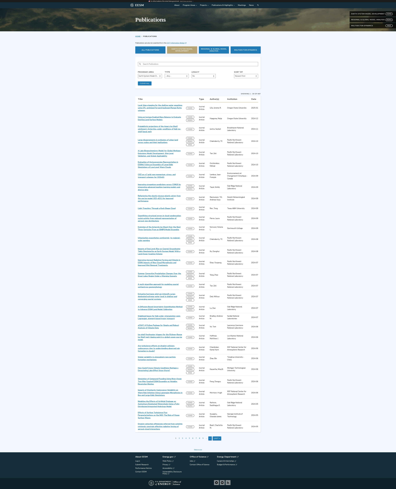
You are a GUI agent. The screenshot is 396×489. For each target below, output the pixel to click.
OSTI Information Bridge (175, 43)
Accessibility (167, 468)
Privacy (165, 464)
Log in (137, 461)
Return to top (198, 450)
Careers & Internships (225, 461)
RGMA (190, 120)
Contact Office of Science (199, 464)
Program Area (146, 72)
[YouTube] (222, 482)
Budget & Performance (226, 464)
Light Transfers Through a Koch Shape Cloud (157, 208)
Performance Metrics (143, 468)
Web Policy (167, 461)
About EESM (141, 457)
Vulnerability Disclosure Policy (172, 473)
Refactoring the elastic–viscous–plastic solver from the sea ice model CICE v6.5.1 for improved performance (159, 198)
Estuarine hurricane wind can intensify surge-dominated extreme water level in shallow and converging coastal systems (157, 296)
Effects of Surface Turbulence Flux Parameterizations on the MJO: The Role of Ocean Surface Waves (158, 415)
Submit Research (142, 464)
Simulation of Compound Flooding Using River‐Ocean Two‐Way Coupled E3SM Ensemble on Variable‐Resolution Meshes (160, 381)
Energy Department (226, 457)
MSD (190, 145)
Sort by (238, 72)
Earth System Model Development (371, 14)
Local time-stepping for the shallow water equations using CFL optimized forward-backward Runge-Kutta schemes (160, 108)
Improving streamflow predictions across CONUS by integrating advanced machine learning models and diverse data (159, 187)
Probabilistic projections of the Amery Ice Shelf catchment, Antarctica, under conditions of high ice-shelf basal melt (159, 129)
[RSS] (228, 482)
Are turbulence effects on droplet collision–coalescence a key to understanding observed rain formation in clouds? (159, 348)
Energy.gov (168, 457)
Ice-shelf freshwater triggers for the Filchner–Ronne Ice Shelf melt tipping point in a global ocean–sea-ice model (160, 337)
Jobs (191, 461)
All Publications (150, 50)
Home (138, 36)
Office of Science (198, 457)
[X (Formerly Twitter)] (216, 482)
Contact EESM (141, 472)
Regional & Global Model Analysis (371, 20)
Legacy (195, 72)
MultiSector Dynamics (371, 26)
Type (167, 72)
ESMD (190, 108)
